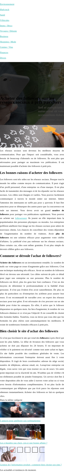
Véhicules (4, 20)
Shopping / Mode (8, 42)
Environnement (7, 4)
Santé (2, 15)
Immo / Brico (6, 25)
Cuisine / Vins (6, 47)
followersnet (21, 218)
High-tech (4, 9)
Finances (4, 52)
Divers (3, 58)
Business (4, 36)
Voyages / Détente (8, 31)
